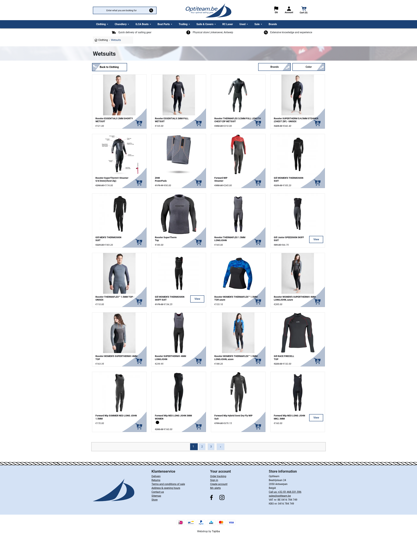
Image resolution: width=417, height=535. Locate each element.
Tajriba (216, 531)
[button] (303, 10)
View (316, 239)
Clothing (103, 40)
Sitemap (156, 495)
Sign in (214, 480)
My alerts (215, 488)
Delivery (156, 476)
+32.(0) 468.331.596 (289, 491)
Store (154, 499)
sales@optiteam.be (280, 495)
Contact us (157, 491)
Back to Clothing (109, 67)
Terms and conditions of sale (168, 484)
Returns (155, 480)
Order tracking (218, 476)
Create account (218, 484)
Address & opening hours (165, 488)
